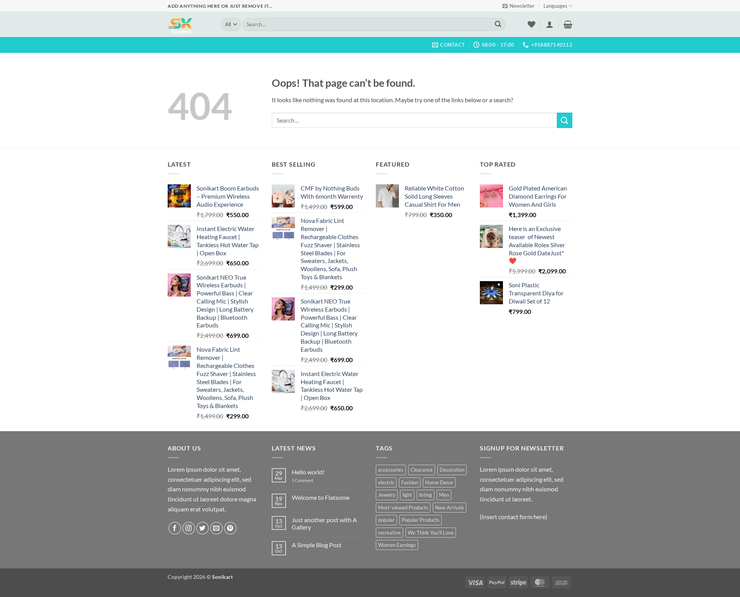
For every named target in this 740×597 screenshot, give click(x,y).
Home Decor (439, 482)
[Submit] (498, 24)
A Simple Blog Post (316, 544)
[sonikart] (188, 24)
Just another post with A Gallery (324, 523)
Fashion (409, 482)
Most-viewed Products (403, 507)
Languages (555, 6)
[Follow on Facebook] (174, 528)
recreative (389, 533)
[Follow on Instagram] (188, 528)
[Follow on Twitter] (202, 528)
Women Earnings (397, 545)
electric (386, 482)
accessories (391, 470)
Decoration (452, 470)
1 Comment (308, 480)
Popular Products (420, 520)
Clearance (421, 470)
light (407, 495)
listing (425, 495)
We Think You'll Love (431, 533)
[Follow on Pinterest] (230, 528)
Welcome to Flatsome (321, 497)
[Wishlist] (531, 24)
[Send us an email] (216, 528)
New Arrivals (449, 507)
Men (444, 495)
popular (386, 520)
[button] (519, 6)
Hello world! (308, 472)
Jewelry (386, 495)
